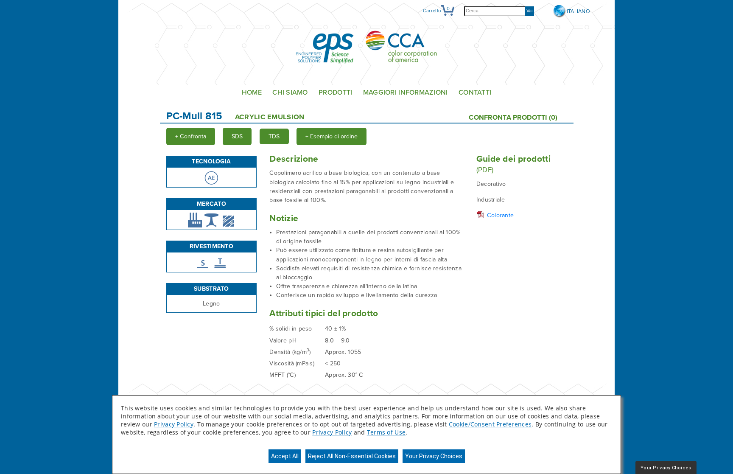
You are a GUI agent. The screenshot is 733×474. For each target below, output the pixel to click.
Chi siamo (290, 92)
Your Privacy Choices (433, 456)
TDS (274, 136)
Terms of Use (386, 432)
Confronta (190, 136)
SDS (237, 136)
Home (252, 92)
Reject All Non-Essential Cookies (352, 456)
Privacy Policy (173, 424)
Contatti (475, 92)
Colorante (500, 215)
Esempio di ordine (331, 136)
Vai (529, 11)
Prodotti (335, 92)
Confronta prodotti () (513, 117)
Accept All (285, 456)
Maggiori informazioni (405, 92)
